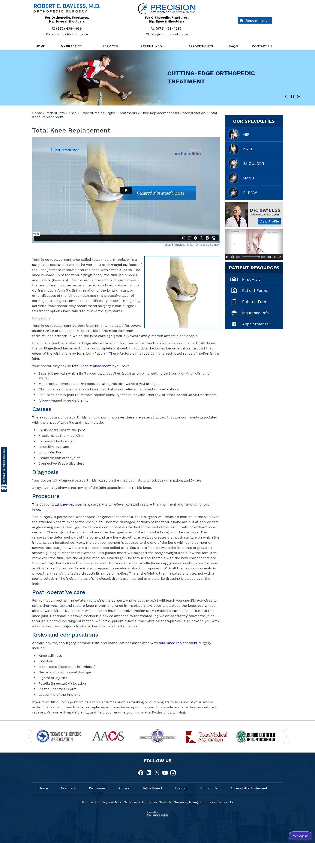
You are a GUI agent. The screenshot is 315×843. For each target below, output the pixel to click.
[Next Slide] (298, 96)
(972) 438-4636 (69, 28)
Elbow (250, 192)
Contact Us (262, 46)
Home (40, 46)
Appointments (200, 46)
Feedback (68, 788)
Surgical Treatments (120, 113)
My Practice (71, 46)
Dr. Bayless (265, 210)
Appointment (256, 20)
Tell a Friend (152, 788)
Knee (72, 113)
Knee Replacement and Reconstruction (173, 113)
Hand (248, 178)
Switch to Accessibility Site (3, 464)
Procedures (89, 113)
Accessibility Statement (249, 788)
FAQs (233, 46)
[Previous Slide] (286, 96)
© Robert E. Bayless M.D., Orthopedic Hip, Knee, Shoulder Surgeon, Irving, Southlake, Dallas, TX (157, 802)
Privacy (124, 788)
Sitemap (181, 788)
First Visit (251, 279)
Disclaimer (97, 788)
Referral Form (254, 301)
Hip (246, 134)
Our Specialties (254, 121)
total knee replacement (91, 366)
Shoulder (253, 163)
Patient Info (151, 46)
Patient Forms (255, 290)
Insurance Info (255, 312)
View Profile (269, 221)
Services (110, 46)
